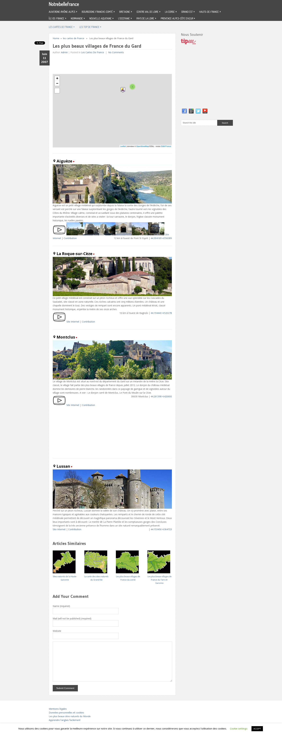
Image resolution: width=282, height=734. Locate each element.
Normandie (78, 18)
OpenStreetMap (142, 146)
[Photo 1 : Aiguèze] (74, 234)
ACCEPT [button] (257, 728)
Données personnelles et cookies (66, 712)
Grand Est (188, 11)
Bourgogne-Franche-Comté (98, 11)
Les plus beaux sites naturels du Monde (70, 716)
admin (64, 52)
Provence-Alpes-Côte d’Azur (178, 18)
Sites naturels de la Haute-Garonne (65, 578)
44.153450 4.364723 (161, 529)
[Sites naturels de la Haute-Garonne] (65, 560)
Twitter (198, 111)
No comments (116, 52)
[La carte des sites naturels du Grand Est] (96, 560)
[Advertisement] (112, 64)
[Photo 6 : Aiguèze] (156, 234)
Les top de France (90, 27)
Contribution (70, 238)
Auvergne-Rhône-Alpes (63, 11)
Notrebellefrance (64, 4)
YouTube (205, 111)
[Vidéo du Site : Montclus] (59, 405)
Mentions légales (58, 708)
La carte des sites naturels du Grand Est (96, 578)
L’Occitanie (125, 18)
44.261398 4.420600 (161, 396)
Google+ (191, 111)
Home (56, 38)
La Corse (171, 11)
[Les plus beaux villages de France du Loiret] (128, 560)
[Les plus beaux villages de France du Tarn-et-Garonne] (159, 560)
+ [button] (57, 78)
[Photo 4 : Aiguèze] (123, 234)
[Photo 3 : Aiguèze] (107, 234)
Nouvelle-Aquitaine (101, 18)
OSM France (166, 146)
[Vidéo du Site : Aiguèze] (59, 234)
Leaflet (123, 146)
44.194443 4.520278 (161, 313)
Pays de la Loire (146, 18)
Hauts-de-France (210, 11)
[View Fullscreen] (57, 90)
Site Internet (72, 321)
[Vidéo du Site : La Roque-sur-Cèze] (59, 321)
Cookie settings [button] (238, 728)
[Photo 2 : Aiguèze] (91, 234)
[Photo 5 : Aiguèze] (140, 234)
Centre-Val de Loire (148, 11)
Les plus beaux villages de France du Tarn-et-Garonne (160, 579)
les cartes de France (61, 27)
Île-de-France (57, 18)
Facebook (184, 111)
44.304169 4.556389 (161, 238)
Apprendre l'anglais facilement (64, 720)
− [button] (57, 83)
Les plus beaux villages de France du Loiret (128, 578)
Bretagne (125, 11)
